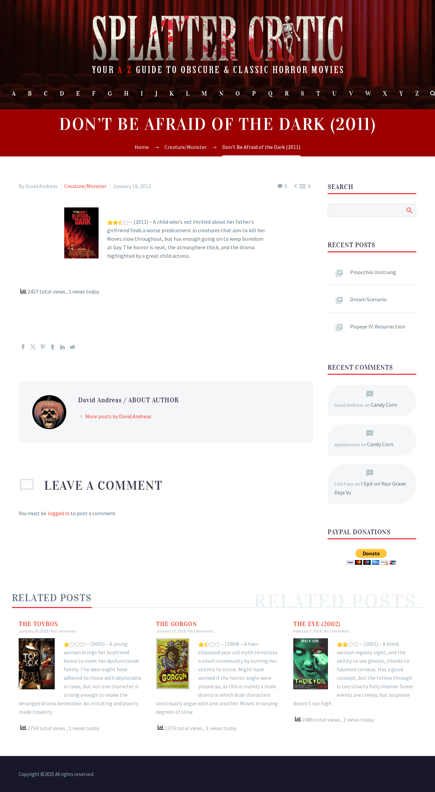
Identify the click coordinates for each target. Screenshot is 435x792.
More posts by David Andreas (118, 416)
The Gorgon (176, 624)
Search (409, 210)
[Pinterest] (43, 347)
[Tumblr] (52, 347)
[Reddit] (72, 347)
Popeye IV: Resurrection (377, 326)
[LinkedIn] (62, 347)
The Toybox (38, 624)
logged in (58, 513)
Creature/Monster (85, 186)
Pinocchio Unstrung (373, 272)
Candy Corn (384, 404)
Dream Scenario (368, 299)
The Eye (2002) (317, 624)
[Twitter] (33, 347)
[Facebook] (23, 347)
